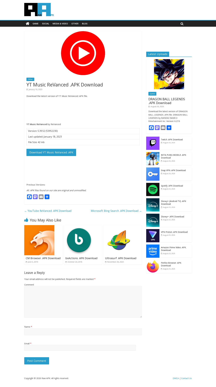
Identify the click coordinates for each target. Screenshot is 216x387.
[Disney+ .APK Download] (152, 215)
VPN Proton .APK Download (174, 232)
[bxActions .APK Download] (79, 227)
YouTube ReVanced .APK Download (47, 211)
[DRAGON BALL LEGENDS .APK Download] (169, 60)
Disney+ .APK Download (172, 216)
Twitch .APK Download (172, 139)
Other (74, 23)
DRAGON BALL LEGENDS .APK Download (166, 101)
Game (35, 23)
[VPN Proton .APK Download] (152, 230)
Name (28, 326)
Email (27, 343)
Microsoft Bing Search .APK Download (116, 211)
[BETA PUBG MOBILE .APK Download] (152, 153)
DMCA (176, 378)
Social (45, 23)
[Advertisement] (83, 110)
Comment (29, 284)
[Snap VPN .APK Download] (152, 169)
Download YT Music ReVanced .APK (51, 152)
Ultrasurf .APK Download (120, 258)
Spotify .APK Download (172, 185)
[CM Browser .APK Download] (39, 227)
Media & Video (60, 23)
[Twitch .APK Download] (152, 138)
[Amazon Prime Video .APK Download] (152, 246)
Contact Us (186, 378)
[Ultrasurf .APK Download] (119, 227)
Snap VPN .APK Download (173, 170)
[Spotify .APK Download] (152, 184)
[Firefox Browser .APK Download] (152, 261)
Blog (84, 23)
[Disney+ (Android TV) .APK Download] (152, 199)
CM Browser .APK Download (43, 258)
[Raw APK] (27, 24)
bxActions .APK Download (81, 258)
